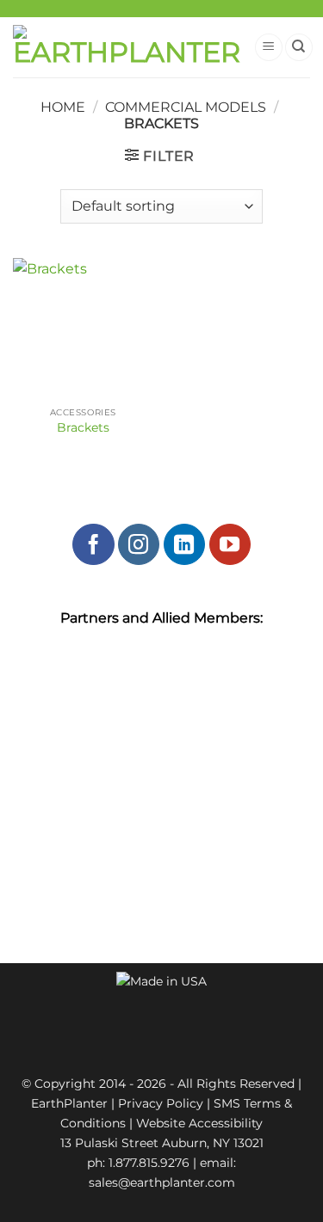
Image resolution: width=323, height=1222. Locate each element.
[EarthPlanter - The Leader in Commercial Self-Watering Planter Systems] (126, 48)
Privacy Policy (160, 1103)
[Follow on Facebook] (93, 544)
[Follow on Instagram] (138, 544)
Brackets (83, 427)
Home (62, 107)
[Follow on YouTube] (230, 544)
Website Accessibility (199, 1123)
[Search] (299, 48)
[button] (269, 48)
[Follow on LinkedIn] (184, 544)
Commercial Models (185, 107)
